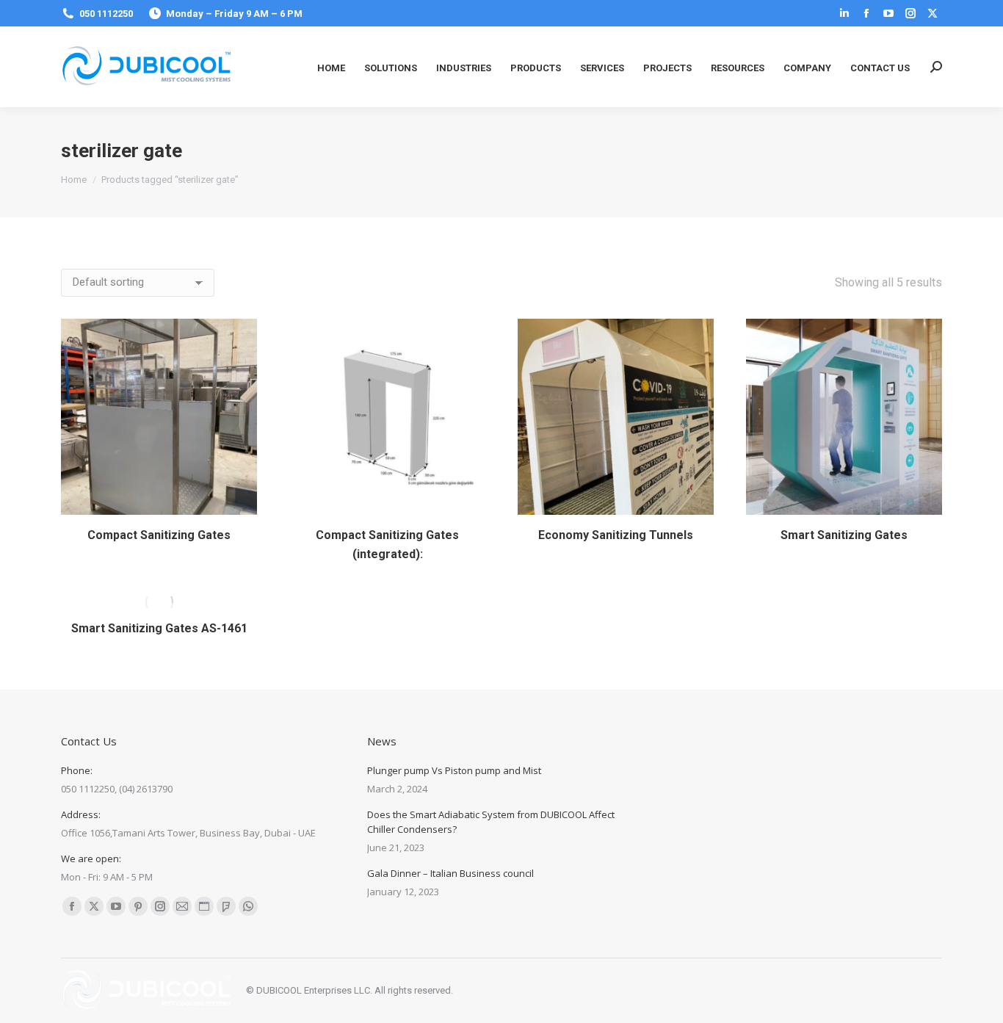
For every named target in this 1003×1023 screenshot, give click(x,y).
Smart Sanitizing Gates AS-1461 (159, 628)
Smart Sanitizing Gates (844, 535)
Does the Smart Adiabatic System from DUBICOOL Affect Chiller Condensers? (491, 822)
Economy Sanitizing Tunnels (615, 535)
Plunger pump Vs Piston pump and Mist (454, 770)
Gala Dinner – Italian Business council (450, 873)
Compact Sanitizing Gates (159, 535)
